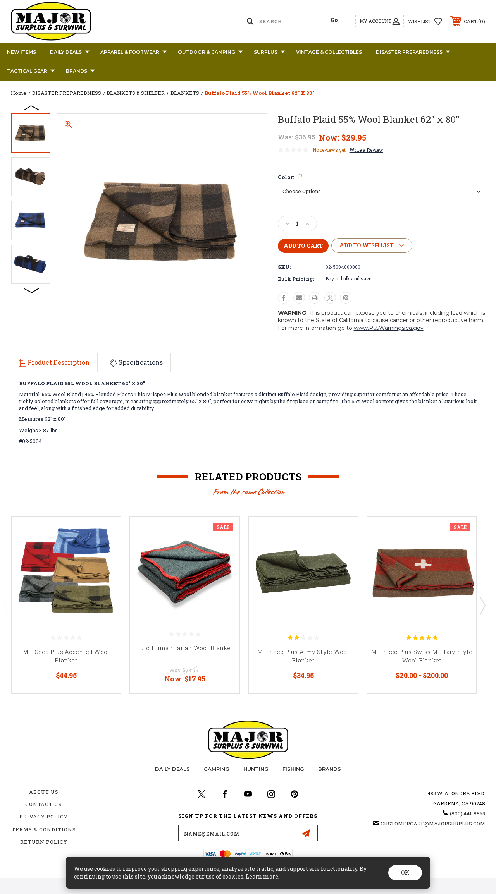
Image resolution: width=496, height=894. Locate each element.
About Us (44, 791)
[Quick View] (105, 532)
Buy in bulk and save (348, 278)
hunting (256, 769)
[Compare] (105, 569)
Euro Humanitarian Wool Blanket (184, 648)
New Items (21, 52)
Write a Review (366, 150)
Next (32, 290)
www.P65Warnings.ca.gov (389, 327)
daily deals (172, 769)
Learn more (262, 876)
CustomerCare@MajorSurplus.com (433, 823)
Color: (290, 177)
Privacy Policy (43, 816)
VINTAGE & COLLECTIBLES (329, 52)
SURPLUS (265, 52)
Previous (32, 107)
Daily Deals (66, 52)
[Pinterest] (345, 298)
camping (216, 769)
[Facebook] (283, 298)
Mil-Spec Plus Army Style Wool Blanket (303, 656)
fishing (293, 769)
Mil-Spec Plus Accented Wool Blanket (66, 656)
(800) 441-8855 (467, 813)
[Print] (314, 298)
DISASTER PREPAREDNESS (409, 52)
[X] (330, 298)
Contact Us (43, 804)
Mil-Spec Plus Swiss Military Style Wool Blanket (421, 656)
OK (405, 872)
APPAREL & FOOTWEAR (129, 52)
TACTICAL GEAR (27, 71)
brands (329, 769)
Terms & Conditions (44, 829)
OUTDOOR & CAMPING (206, 52)
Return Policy (43, 841)
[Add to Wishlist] (105, 551)
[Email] (299, 298)
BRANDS (76, 71)
